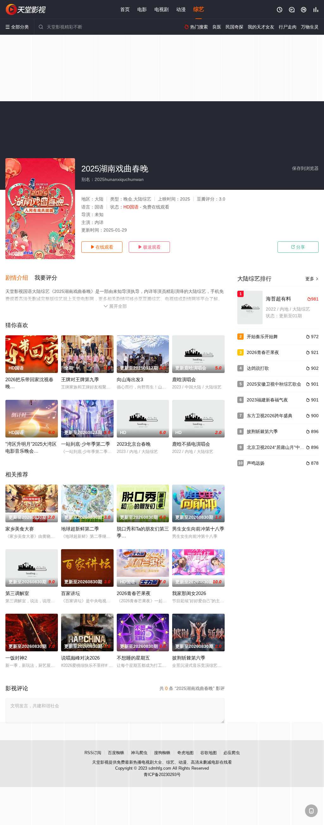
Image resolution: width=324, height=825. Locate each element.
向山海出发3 (130, 379)
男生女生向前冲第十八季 (198, 528)
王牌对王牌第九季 (80, 379)
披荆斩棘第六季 (188, 658)
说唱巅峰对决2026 (80, 658)
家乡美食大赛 (19, 528)
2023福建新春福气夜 (267, 399)
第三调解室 (17, 593)
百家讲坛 (70, 593)
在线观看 (101, 247)
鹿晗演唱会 (184, 379)
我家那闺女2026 (189, 593)
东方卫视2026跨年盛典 (269, 415)
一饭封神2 (16, 658)
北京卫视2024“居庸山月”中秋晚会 (280, 447)
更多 (312, 278)
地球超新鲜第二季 (80, 528)
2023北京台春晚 (134, 444)
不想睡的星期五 (133, 658)
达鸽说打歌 (258, 368)
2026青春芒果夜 (134, 593)
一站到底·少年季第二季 (85, 444)
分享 (298, 247)
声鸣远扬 (256, 463)
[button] (19, 278)
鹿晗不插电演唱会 (191, 444)
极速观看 (149, 247)
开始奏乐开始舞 (262, 336)
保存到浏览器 (305, 168)
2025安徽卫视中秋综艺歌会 (274, 384)
